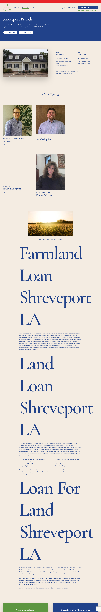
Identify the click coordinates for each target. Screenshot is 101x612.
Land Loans (42, 239)
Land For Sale (49, 239)
